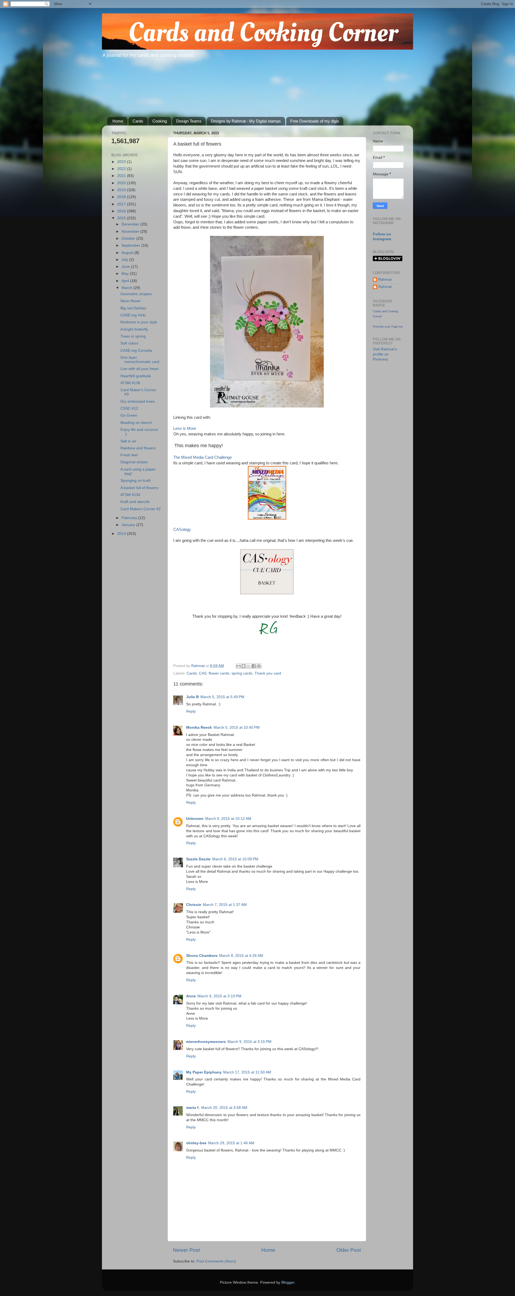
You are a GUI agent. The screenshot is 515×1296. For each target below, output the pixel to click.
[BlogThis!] (243, 666)
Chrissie (193, 905)
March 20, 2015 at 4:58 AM (224, 1108)
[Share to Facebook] (253, 666)
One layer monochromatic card (139, 360)
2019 (122, 190)
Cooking (159, 121)
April (126, 281)
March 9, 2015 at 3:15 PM (249, 1042)
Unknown (195, 819)
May (126, 274)
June (126, 267)
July (125, 260)
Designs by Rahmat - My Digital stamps (246, 121)
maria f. (193, 1108)
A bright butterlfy (134, 329)
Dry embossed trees (137, 401)
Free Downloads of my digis (314, 121)
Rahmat (385, 279)
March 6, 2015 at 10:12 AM (228, 819)
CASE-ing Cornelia (136, 351)
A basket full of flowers (139, 488)
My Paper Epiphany (204, 1072)
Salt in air (128, 441)
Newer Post (186, 1250)
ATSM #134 (130, 495)
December (131, 224)
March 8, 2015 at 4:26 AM (241, 956)
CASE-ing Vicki (133, 315)
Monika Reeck (199, 727)
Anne (191, 996)
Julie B (192, 697)
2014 (122, 534)
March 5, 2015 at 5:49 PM (222, 697)
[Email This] (238, 666)
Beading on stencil (136, 423)
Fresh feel (129, 455)
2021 (122, 176)
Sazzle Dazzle (198, 859)
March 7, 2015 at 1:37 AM (225, 905)
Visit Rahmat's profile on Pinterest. (385, 354)
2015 (122, 218)
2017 (122, 204)
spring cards (241, 673)
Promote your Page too (388, 326)
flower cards (219, 673)
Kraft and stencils (135, 502)
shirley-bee (196, 1143)
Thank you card (268, 673)
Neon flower (130, 301)
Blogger (287, 1282)
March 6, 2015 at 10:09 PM (235, 859)
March (127, 288)
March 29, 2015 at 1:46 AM (231, 1143)
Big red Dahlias (133, 308)
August (128, 253)
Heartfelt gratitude (135, 376)
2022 (122, 169)
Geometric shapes (136, 294)
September (131, 245)
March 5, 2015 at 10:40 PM (237, 727)
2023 (122, 162)
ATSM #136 (130, 383)
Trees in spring (133, 336)
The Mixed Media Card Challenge (202, 457)
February (130, 518)
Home (117, 121)
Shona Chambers (202, 956)
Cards (138, 121)
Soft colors (129, 343)
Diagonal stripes (134, 462)
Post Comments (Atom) (216, 1261)
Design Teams (188, 121)
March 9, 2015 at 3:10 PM (219, 996)
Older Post (348, 1250)
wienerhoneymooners (206, 1042)
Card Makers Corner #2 (140, 509)
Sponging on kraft (135, 481)
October (129, 238)
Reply (191, 711)
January (129, 525)
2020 (122, 183)
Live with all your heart (139, 369)
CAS (203, 673)
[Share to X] (248, 666)
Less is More (184, 428)
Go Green (128, 415)
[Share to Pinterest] (259, 666)
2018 (122, 197)
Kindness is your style (138, 322)
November (131, 231)
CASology (182, 529)
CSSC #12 (129, 408)
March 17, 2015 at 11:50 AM (247, 1072)
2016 (122, 211)
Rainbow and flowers (138, 448)
